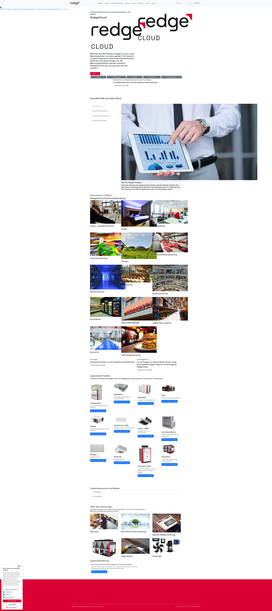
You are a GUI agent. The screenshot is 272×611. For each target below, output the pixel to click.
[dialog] (12, 587)
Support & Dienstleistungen (117, 3)
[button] (12, 607)
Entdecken (73, 597)
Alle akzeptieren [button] (12, 600)
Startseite (100, 3)
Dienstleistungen (171, 77)
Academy (153, 3)
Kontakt (147, 3)
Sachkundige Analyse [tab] (97, 106)
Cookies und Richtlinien (97, 606)
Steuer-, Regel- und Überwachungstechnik (24, 9)
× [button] (20, 566)
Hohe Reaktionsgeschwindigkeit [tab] (99, 120)
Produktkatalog (96, 492)
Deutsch (179, 3)
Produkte (107, 3)
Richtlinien (127, 3)
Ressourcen (141, 3)
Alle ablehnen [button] (12, 604)
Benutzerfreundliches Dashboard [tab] (99, 111)
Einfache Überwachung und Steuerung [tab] (101, 115)
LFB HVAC (2, 9)
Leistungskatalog (97, 496)
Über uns (134, 3)
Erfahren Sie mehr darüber (98, 411)
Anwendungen (116, 77)
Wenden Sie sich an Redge (121, 85)
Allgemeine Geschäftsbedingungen (81, 606)
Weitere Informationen (7, 586)
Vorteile (98, 77)
